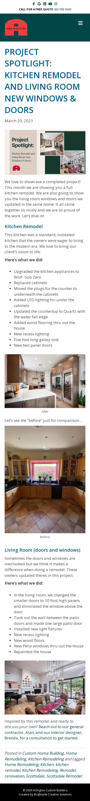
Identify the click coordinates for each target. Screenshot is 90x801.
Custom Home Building (43, 753)
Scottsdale (35, 776)
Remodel (68, 770)
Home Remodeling (21, 764)
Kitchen (47, 764)
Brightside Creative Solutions (53, 794)
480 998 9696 (62, 9)
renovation (14, 776)
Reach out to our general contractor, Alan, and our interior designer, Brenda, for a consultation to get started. (44, 732)
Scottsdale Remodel (64, 776)
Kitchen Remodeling (46, 759)
